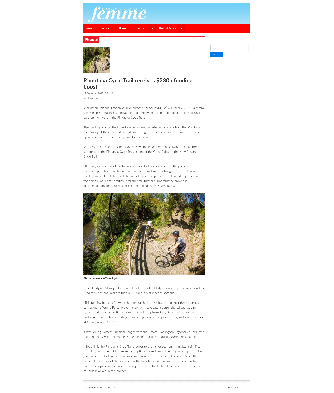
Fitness (122, 28)
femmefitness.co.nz (238, 387)
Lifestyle (140, 28)
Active (105, 28)
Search (215, 38)
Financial (91, 39)
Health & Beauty (167, 28)
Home (89, 28)
